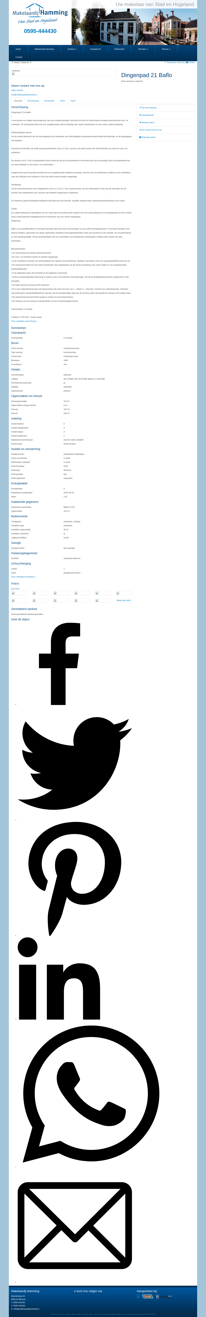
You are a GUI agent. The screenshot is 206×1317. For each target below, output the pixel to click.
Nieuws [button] (165, 49)
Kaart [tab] (73, 101)
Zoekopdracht (147, 115)
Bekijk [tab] (124, 600)
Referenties (119, 49)
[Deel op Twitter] (75, 820)
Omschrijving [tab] (33, 101)
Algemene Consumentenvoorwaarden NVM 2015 (136, 1314)
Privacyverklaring (109, 1314)
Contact (19, 57)
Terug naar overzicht (175, 62)
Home (18, 49)
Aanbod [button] (71, 49)
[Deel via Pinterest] (75, 935)
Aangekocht (95, 49)
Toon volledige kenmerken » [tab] (23, 577)
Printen (191, 62)
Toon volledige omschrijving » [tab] (24, 321)
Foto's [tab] (62, 101)
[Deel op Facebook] (59, 704)
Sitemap (98, 1314)
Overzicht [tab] (18, 101)
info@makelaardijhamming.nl (24, 95)
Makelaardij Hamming (44, 49)
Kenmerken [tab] (49, 101)
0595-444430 (17, 90)
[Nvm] (138, 1296)
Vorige (16, 62)
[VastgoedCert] (164, 1296)
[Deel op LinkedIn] (59, 1019)
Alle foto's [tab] (15, 589)
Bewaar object (147, 122)
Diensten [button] (142, 49)
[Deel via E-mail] (75, 1282)
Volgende (25, 62)
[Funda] (147, 1296)
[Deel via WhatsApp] (91, 1166)
